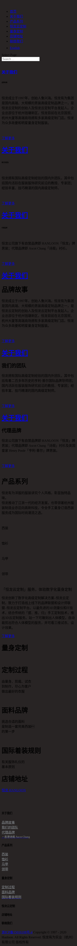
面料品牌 (8, 892)
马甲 (5, 864)
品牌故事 (8, 822)
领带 (5, 869)
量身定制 (16, 31)
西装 (5, 854)
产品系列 (16, 21)
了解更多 (8, 138)
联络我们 (16, 41)
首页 (13, 11)
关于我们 (16, 16)
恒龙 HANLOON (14, 790)
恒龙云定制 (18, 26)
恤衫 (5, 859)
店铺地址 (16, 36)
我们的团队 (10, 827)
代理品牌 (8, 832)
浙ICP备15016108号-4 (17, 932)
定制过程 (8, 887)
